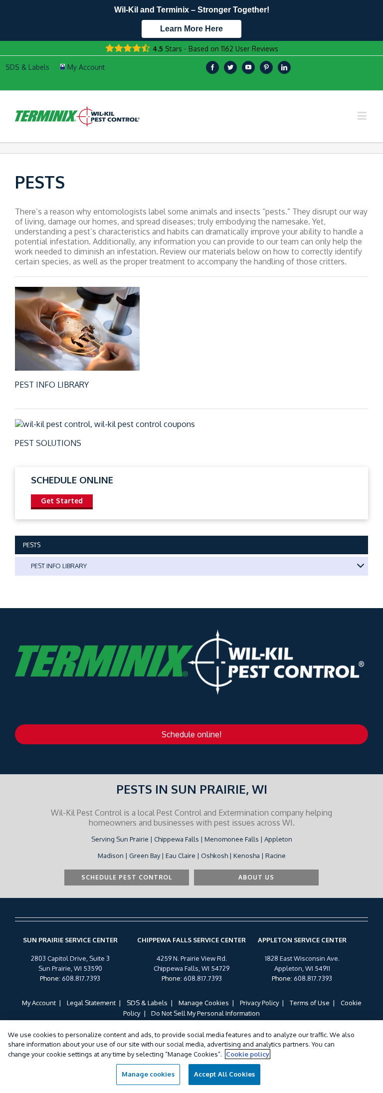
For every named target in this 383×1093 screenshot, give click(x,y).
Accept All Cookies (224, 1074)
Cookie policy (247, 1054)
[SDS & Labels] (26, 67)
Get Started (62, 500)
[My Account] (82, 67)
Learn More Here (191, 28)
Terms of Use (310, 1003)
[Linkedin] (284, 67)
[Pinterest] (266, 67)
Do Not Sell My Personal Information (205, 1013)
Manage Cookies (204, 1003)
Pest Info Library (52, 385)
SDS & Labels (147, 1003)
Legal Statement (91, 1003)
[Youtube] (248, 67)
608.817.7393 (81, 978)
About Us (256, 877)
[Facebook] (212, 67)
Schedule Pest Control (126, 877)
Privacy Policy (259, 1003)
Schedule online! (191, 734)
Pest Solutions (48, 443)
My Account (39, 1003)
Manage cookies (148, 1074)
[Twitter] (230, 67)
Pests (31, 545)
